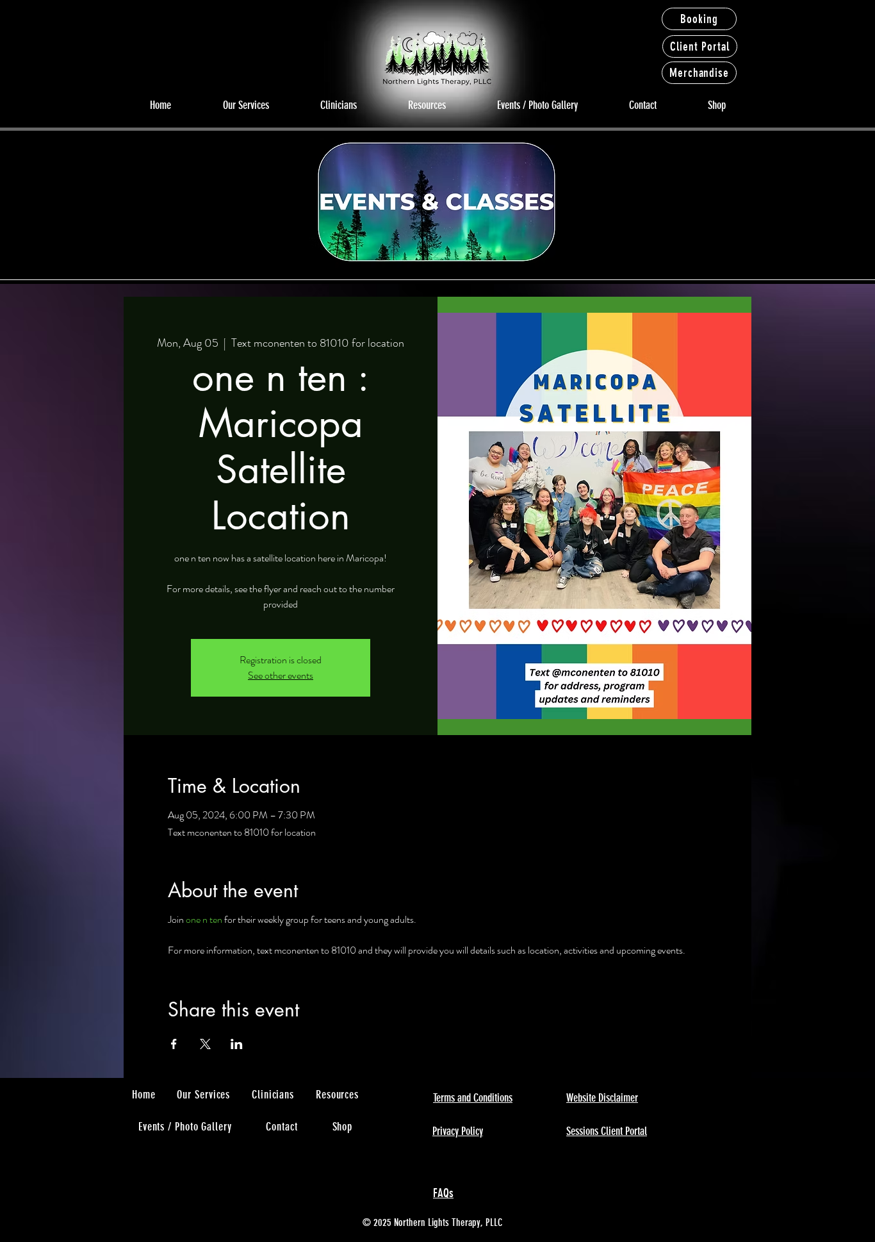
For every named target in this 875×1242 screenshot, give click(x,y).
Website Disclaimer (602, 1098)
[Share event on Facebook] (174, 1044)
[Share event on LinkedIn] (237, 1044)
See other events (280, 675)
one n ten (204, 919)
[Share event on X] (205, 1044)
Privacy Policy (457, 1131)
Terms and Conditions (472, 1098)
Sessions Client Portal (606, 1131)
